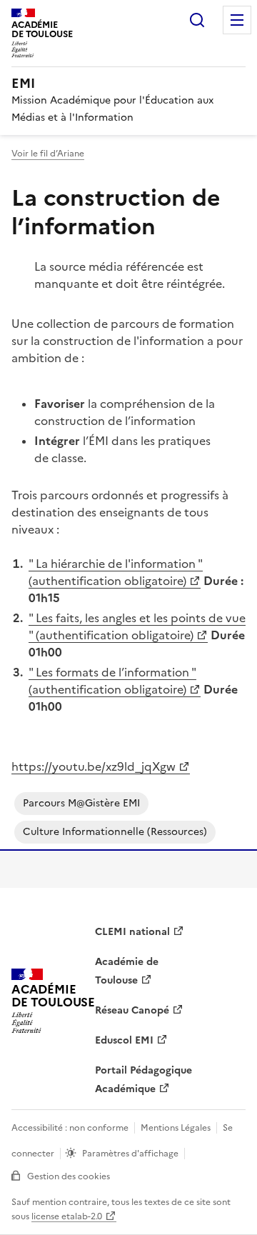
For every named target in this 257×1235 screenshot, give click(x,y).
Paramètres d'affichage (130, 1153)
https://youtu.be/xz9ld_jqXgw (93, 766)
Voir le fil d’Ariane (47, 153)
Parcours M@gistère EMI (81, 803)
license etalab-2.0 (66, 1216)
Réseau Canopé (132, 1010)
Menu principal (237, 20)
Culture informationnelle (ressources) (115, 831)
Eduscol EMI (124, 1040)
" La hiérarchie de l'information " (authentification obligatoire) (116, 572)
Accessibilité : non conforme (69, 1127)
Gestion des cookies (68, 1176)
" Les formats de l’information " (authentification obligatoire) (112, 681)
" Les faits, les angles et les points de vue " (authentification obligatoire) (137, 626)
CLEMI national (132, 931)
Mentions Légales (176, 1127)
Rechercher (197, 20)
